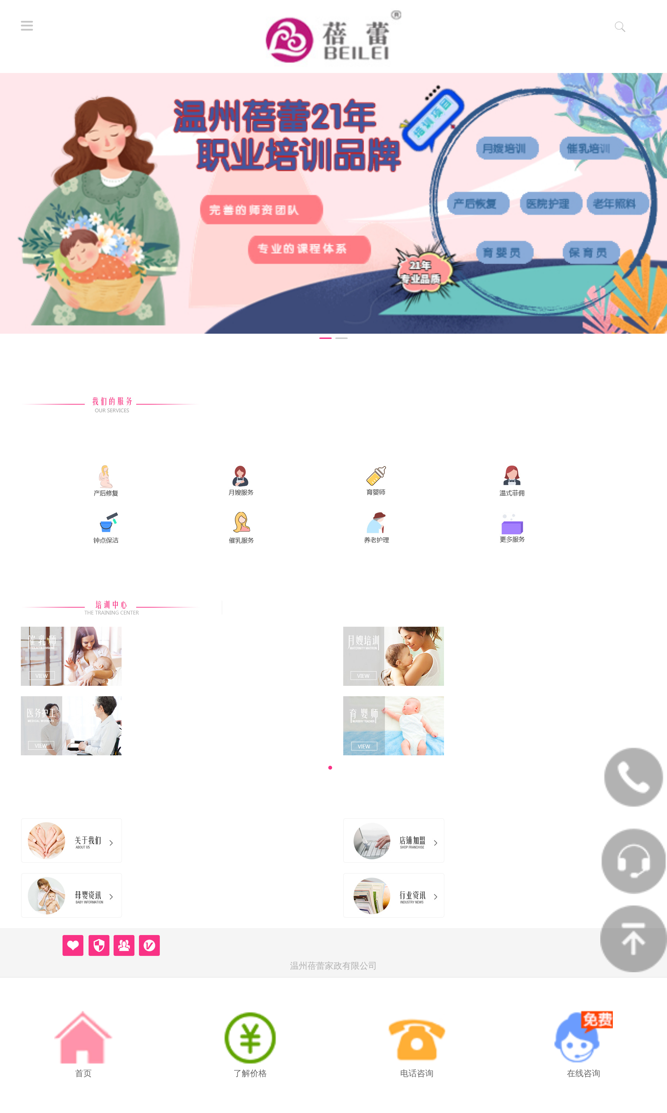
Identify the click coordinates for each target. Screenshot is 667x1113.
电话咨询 (417, 1073)
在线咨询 (583, 1073)
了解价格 (250, 1073)
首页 (83, 1073)
